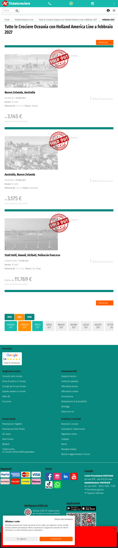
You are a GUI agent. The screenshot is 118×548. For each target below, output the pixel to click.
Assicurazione (67, 396)
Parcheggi (65, 406)
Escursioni (6, 401)
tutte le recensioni (12, 362)
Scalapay (65, 439)
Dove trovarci (8, 439)
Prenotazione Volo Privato (13, 429)
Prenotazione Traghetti (12, 424)
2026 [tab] (9, 317)
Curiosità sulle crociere (12, 376)
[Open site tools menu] (114, 3)
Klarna (64, 444)
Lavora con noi (67, 411)
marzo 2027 (38, 326)
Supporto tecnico (68, 376)
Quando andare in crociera (13, 391)
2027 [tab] (20, 317)
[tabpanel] (59, 326)
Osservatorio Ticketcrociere (73, 429)
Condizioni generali (69, 381)
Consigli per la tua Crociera (14, 386)
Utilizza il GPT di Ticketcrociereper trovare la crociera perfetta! (46, 512)
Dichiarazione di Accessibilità (74, 401)
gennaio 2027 (11, 326)
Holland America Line (24, 19)
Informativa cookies (69, 391)
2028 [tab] (29, 317)
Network (5, 444)
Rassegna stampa (68, 449)
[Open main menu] (114, 10)
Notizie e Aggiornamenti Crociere (75, 454)
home (7, 19)
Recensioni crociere (69, 424)
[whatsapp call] (71, 4)
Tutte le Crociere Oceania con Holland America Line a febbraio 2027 (68, 19)
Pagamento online (69, 434)
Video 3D (6, 396)
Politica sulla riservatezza (64, 519)
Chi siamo (6, 434)
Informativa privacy (69, 386)
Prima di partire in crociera (14, 381)
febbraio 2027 (24, 326)
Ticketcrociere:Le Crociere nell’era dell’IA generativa (18, 450)
